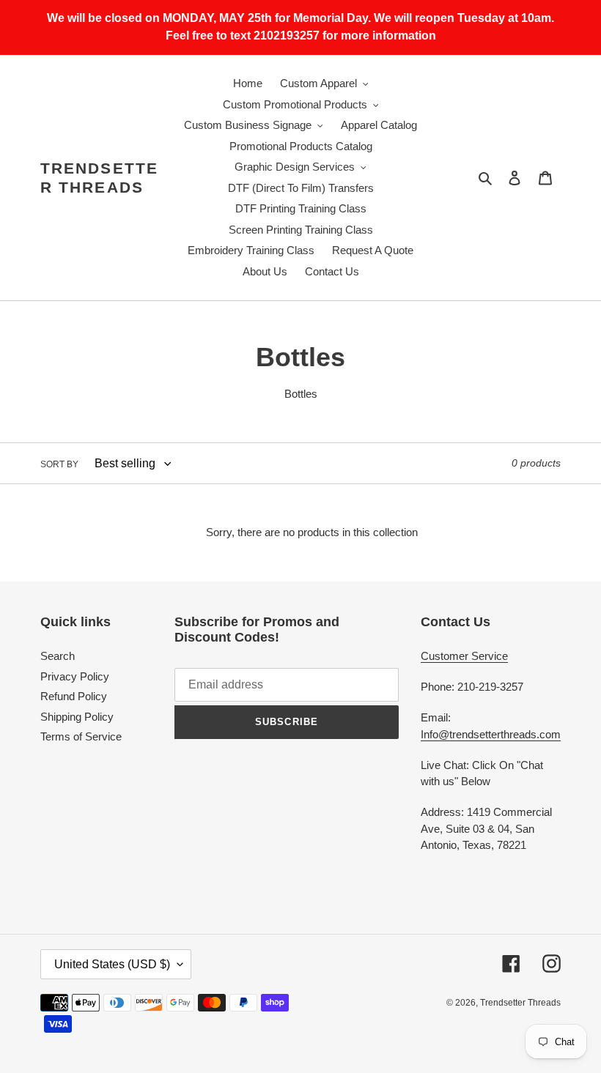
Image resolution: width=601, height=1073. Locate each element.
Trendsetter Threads (99, 177)
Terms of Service (81, 736)
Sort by (59, 464)
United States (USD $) (112, 964)
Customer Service (464, 656)
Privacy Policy (74, 676)
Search (57, 656)
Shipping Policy (77, 716)
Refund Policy (73, 696)
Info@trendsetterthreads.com (491, 734)
